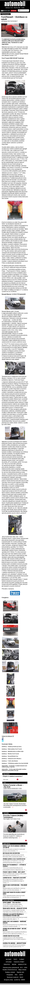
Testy (15, 959)
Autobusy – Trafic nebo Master (10, 761)
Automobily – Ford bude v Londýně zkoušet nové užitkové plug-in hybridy (14, 766)
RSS (16, 975)
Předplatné (17, 8)
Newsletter (9, 8)
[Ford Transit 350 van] (10, 605)
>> (12, 807)
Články (21, 959)
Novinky (8, 959)
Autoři (21, 977)
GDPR (21, 975)
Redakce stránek (10, 972)
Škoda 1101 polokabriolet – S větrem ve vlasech (14, 865)
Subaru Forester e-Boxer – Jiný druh (13, 786)
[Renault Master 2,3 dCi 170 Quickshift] (15, 302)
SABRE (23, 980)
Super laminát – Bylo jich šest (12, 902)
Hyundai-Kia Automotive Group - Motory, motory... (14, 929)
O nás (22, 8)
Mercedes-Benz (6, 10)
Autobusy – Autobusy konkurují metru (12, 746)
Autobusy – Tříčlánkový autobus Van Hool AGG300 (15, 763)
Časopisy (7, 964)
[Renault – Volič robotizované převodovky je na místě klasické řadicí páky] (15, 368)
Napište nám (20, 972)
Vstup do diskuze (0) (8, 736)
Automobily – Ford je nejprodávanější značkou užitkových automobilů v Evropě (14, 770)
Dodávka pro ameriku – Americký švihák (14, 943)
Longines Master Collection (11, 936)
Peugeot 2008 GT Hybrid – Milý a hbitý (14, 872)
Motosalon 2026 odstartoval (11, 853)
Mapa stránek (22, 969)
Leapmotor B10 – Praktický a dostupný (14, 878)
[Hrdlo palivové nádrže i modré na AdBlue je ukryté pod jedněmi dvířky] (10, 727)
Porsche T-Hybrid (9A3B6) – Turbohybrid (13, 816)
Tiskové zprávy (19, 962)
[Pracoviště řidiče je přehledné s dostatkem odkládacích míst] (15, 87)
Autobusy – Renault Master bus (10, 756)
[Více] (26, 810)
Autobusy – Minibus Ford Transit (10, 753)
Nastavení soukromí (12, 977)
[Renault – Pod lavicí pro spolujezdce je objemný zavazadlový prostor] (15, 525)
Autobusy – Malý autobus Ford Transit (12, 749)
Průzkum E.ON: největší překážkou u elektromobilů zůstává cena (13, 914)
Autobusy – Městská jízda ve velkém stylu (13, 751)
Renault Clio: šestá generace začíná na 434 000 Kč (14, 846)
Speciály (9, 962)
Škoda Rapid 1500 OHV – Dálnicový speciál (15, 908)
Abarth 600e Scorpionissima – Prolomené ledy (15, 885)
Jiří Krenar (4, 21)
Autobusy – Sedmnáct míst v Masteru (11, 758)
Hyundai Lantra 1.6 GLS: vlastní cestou (14, 859)
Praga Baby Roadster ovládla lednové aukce (14, 893)
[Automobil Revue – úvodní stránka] (15, 13)
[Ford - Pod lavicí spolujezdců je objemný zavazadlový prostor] (10, 691)
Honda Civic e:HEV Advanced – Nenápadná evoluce (14, 922)
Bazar (14, 964)
